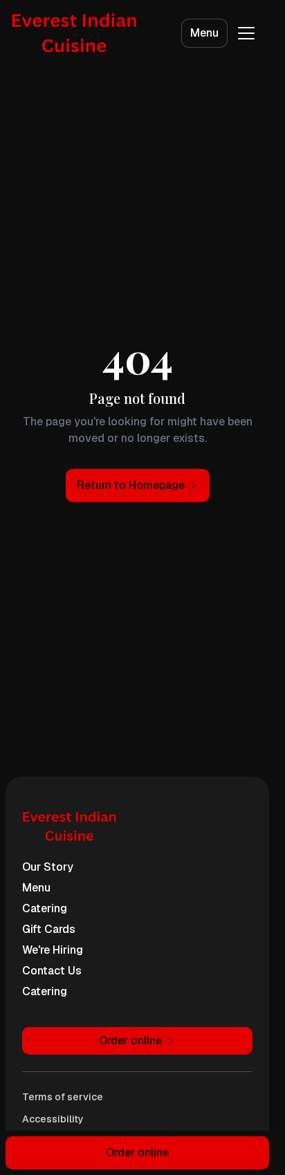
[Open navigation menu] (246, 33)
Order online (137, 1152)
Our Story (47, 867)
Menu (204, 33)
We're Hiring (52, 950)
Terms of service (62, 1097)
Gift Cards (48, 929)
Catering (44, 908)
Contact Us (52, 970)
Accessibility (53, 1119)
